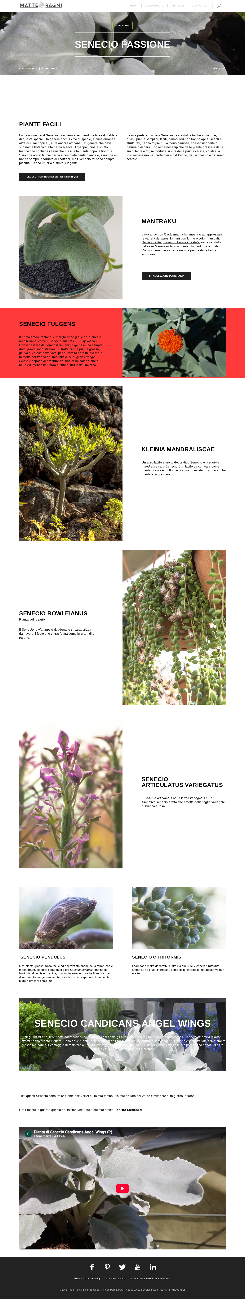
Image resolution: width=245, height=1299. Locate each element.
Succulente (49, 68)
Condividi (215, 68)
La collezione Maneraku (166, 275)
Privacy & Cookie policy (87, 1278)
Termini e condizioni (115, 1278)
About (133, 5)
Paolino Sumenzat (128, 1110)
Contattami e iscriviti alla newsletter (151, 1278)
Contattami (200, 5)
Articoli (178, 5)
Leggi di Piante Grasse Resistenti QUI (52, 176)
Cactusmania (28, 68)
